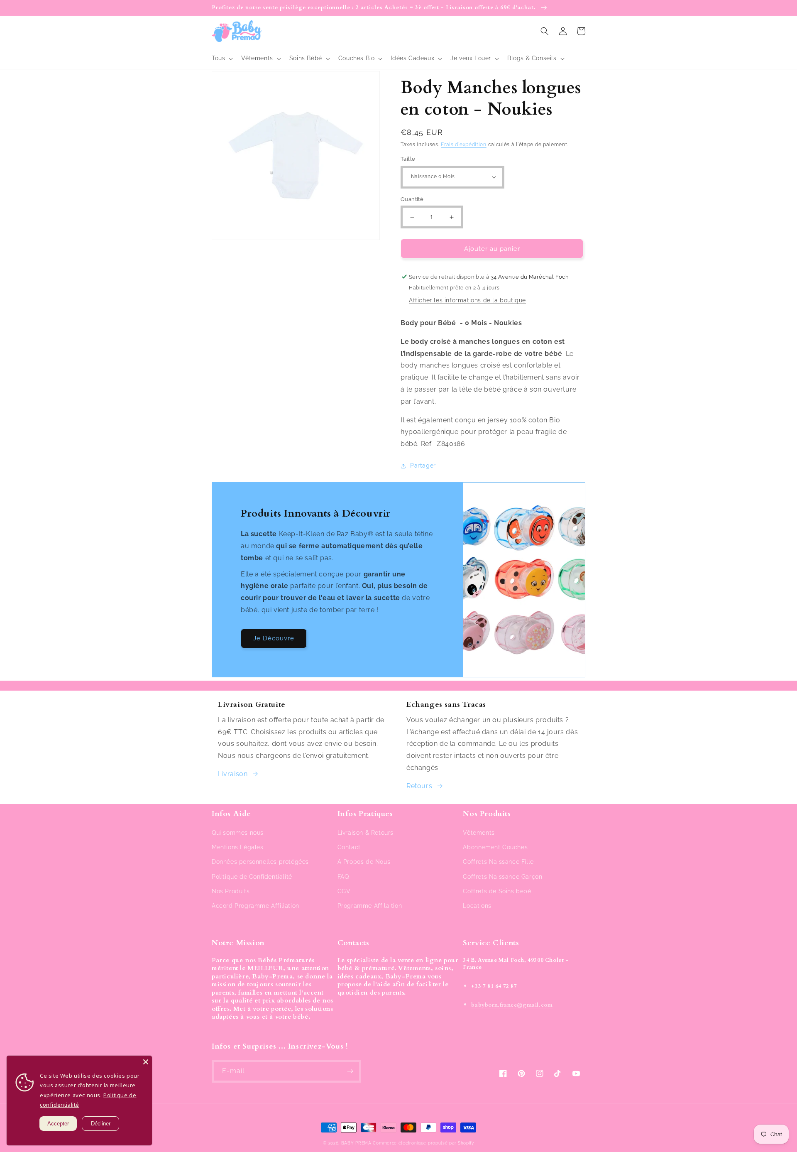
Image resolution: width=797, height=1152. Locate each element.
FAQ (343, 876)
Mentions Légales (238, 847)
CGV (344, 891)
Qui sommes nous (238, 832)
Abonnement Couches (495, 847)
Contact (349, 847)
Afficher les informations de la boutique (467, 300)
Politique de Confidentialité (252, 876)
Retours (419, 786)
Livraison (232, 774)
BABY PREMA (356, 1143)
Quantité (412, 199)
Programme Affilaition (369, 905)
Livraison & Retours (365, 832)
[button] (221, 58)
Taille (408, 159)
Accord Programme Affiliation (255, 905)
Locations (477, 905)
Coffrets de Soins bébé (497, 891)
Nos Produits (230, 891)
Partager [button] (423, 465)
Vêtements (478, 832)
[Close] (146, 1062)
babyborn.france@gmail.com (512, 1005)
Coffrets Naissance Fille (498, 861)
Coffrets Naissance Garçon (502, 876)
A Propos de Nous (364, 861)
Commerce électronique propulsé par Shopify (423, 1143)
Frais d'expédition (464, 144)
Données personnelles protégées (260, 861)
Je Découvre (273, 638)
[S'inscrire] (350, 1071)
